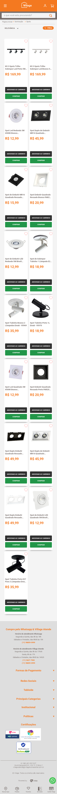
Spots (28, 22)
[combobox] (28, 15)
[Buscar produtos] (51, 15)
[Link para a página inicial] (7, 22)
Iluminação (19, 22)
